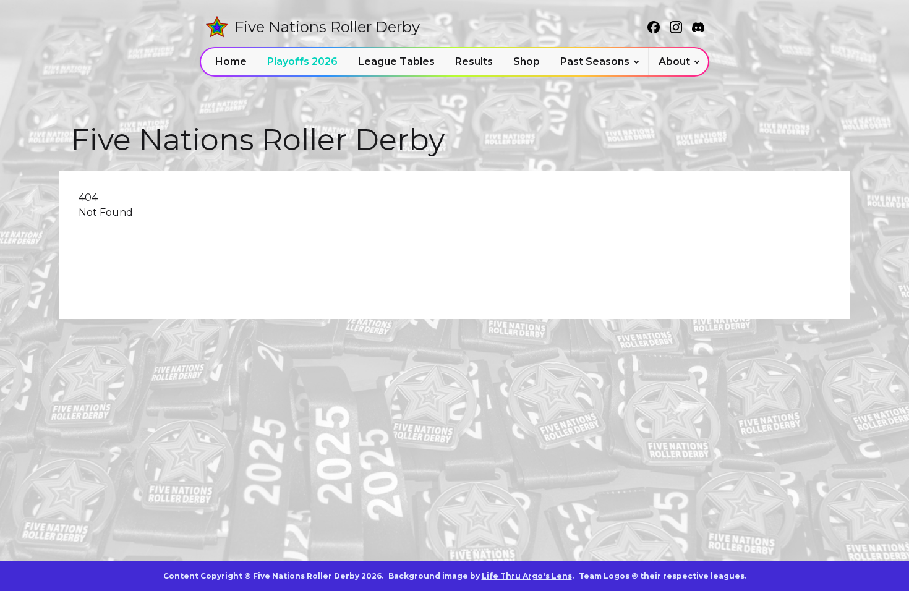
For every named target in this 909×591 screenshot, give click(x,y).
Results (474, 61)
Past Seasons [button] (594, 61)
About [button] (674, 61)
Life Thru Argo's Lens (527, 575)
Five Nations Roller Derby (327, 27)
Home (231, 61)
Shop (526, 61)
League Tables (396, 61)
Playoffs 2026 (302, 61)
